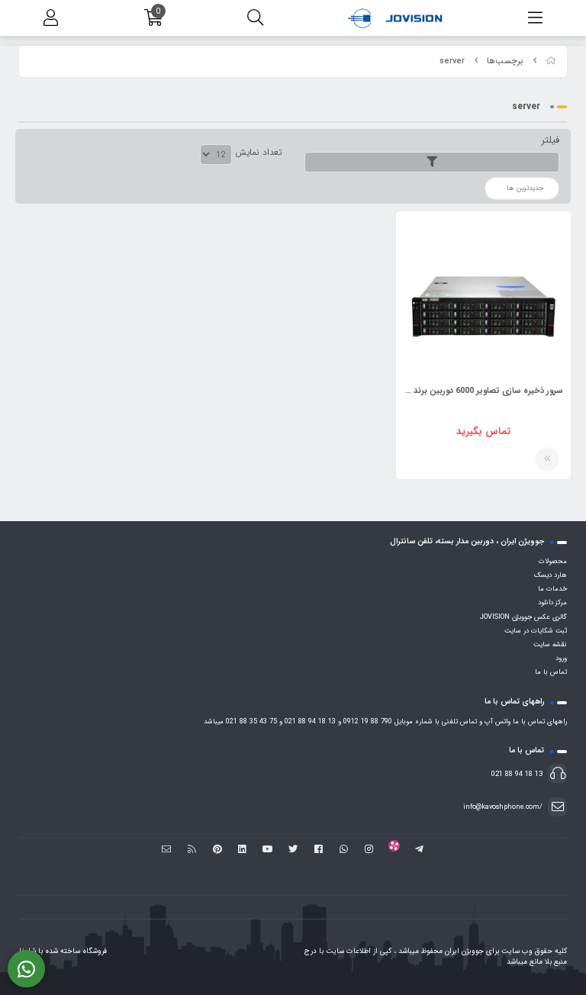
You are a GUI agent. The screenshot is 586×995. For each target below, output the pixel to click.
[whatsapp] (344, 850)
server (452, 61)
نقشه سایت (550, 644)
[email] (167, 850)
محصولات (553, 561)
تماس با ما (551, 672)
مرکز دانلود (552, 602)
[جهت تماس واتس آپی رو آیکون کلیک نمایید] (26, 969)
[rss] (192, 850)
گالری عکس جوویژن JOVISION (523, 617)
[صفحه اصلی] (550, 61)
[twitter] (293, 850)
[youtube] (267, 850)
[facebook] (318, 850)
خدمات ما (552, 589)
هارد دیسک (550, 575)
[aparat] (394, 850)
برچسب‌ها (505, 61)
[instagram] (369, 850)
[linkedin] (242, 850)
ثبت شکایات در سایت (535, 631)
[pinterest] (217, 850)
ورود (561, 658)
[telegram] (419, 850)
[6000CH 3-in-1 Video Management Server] (483, 298)
